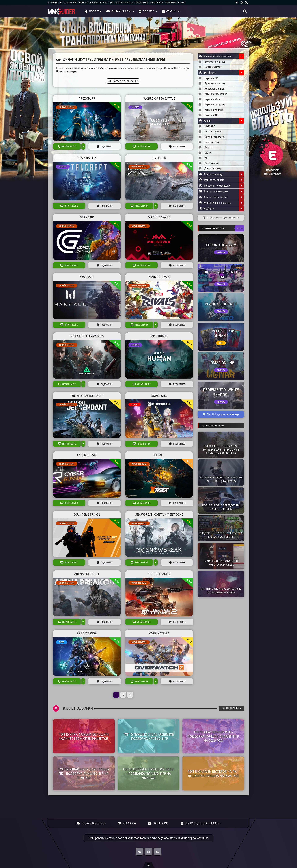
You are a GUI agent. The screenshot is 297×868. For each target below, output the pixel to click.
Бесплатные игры (214, 61)
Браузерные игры (214, 83)
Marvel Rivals (159, 276)
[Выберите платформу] (200, 78)
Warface (86, 276)
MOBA (61, 642)
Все (238, 228)
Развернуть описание (125, 81)
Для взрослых (212, 168)
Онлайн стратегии (214, 136)
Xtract (159, 455)
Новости (95, 11)
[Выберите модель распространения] (200, 62)
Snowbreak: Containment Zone (159, 514)
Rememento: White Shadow (221, 392)
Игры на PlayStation (215, 94)
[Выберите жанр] (200, 126)
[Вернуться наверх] (148, 865)
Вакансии (160, 823)
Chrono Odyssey (221, 245)
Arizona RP (87, 98)
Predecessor (87, 633)
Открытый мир (69, 2)
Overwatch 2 (159, 633)
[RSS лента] (246, 2)
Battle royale (108, 2)
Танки (182, 2)
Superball (159, 395)
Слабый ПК (158, 2)
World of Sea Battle (159, 98)
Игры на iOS (211, 115)
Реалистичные (141, 2)
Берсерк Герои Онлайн (221, 333)
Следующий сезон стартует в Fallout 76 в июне (221, 534)
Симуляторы (211, 142)
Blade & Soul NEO (221, 304)
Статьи (171, 11)
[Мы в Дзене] (148, 852)
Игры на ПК (211, 78)
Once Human (159, 336)
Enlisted (159, 158)
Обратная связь (93, 823)
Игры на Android (213, 109)
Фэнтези (84, 2)
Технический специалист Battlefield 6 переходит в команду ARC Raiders (221, 449)
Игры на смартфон (215, 104)
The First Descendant (87, 395)
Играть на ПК (69, 146)
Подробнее (106, 146)
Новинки (54, 2)
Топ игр (148, 11)
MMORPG (135, 107)
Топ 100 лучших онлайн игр (223, 414)
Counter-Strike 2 (86, 514)
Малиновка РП (159, 217)
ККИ (206, 157)
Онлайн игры (121, 11)
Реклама (129, 823)
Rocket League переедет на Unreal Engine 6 (221, 506)
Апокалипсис (124, 2)
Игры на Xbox (212, 99)
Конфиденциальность (203, 823)
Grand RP (87, 217)
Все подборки (230, 708)
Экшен (134, 404)
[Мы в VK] (236, 2)
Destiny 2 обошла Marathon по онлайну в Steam (221, 590)
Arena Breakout (86, 574)
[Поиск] (245, 11)
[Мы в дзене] (241, 2)
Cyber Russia (87, 455)
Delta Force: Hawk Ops (87, 336)
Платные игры (212, 66)
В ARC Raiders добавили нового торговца (221, 562)
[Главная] (61, 11)
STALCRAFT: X (86, 158)
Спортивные (211, 163)
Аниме (95, 2)
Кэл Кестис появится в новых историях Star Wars (221, 479)
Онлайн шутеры (66, 107)
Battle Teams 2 (159, 574)
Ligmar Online (221, 362)
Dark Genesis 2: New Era (220, 274)
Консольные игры (214, 88)
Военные (171, 2)
